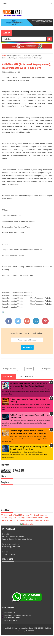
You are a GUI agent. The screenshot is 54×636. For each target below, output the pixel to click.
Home (4, 56)
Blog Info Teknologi (17, 518)
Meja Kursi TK (26, 515)
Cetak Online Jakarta (35, 518)
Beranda (29, 369)
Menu (7, 33)
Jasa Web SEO (10, 613)
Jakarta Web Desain (12, 618)
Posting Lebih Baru (9, 369)
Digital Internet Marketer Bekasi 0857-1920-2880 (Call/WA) (32, 628)
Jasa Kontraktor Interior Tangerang (34, 520)
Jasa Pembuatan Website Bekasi (17, 615)
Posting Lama (46, 369)
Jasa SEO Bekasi (11, 620)
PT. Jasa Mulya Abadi (10, 515)
